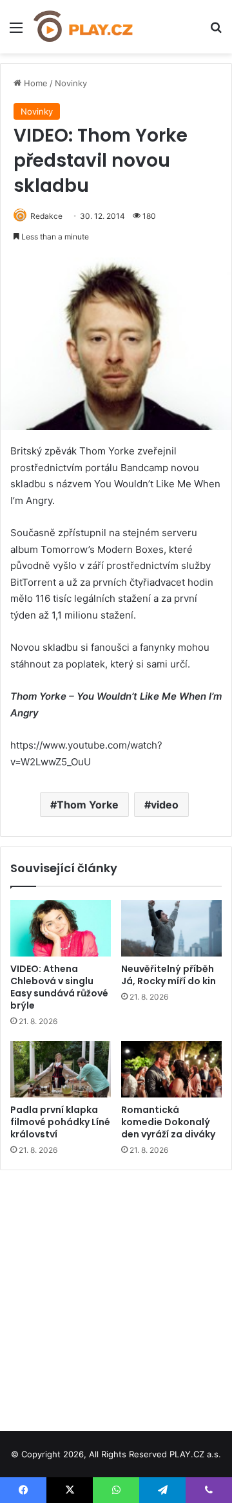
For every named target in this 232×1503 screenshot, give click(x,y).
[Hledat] (215, 31)
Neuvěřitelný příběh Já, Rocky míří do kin (168, 974)
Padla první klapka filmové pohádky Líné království (60, 1122)
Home (34, 83)
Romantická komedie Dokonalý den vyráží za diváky (168, 1122)
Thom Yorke (88, 804)
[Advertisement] (116, 1296)
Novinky (71, 83)
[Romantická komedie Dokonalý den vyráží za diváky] (171, 1069)
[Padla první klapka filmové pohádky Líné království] (60, 1069)
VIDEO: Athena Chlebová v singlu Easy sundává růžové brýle (59, 987)
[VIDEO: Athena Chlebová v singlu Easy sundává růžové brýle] (60, 928)
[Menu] (16, 31)
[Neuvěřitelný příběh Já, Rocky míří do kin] (171, 928)
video (165, 804)
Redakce (46, 216)
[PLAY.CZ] (83, 26)
